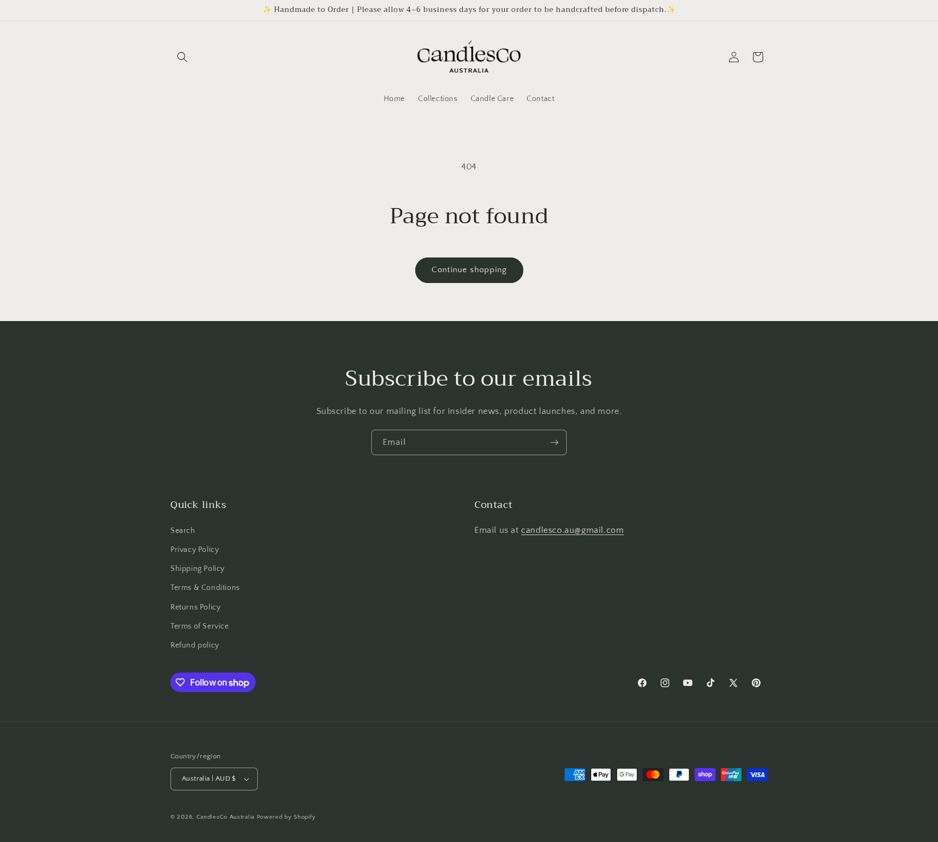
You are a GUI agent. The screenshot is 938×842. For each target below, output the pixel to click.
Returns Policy (195, 607)
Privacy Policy (194, 549)
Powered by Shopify (286, 817)
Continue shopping (469, 269)
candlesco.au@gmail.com (572, 530)
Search (182, 530)
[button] (182, 57)
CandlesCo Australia (226, 817)
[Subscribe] (554, 442)
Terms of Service (199, 626)
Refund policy (194, 645)
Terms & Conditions (205, 587)
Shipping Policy (197, 568)
